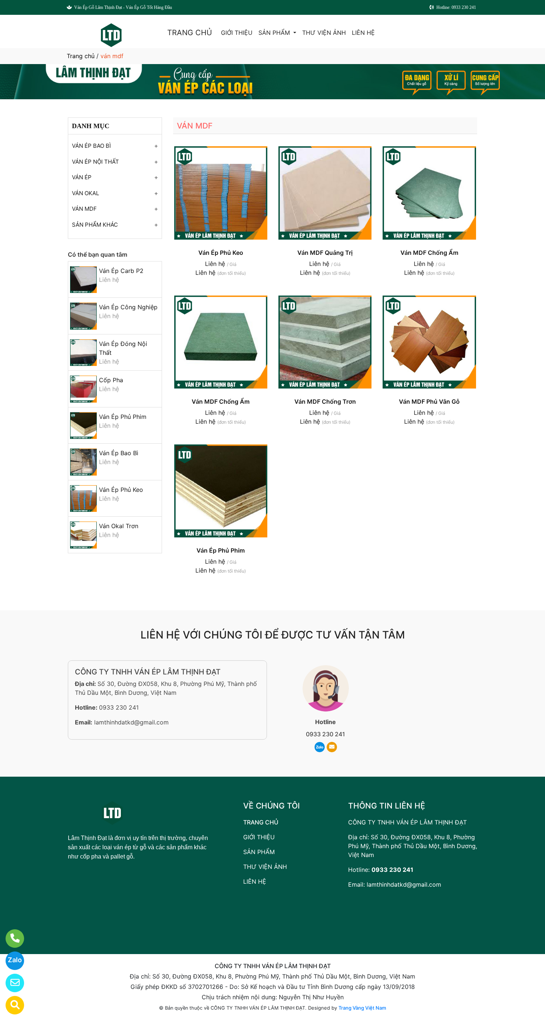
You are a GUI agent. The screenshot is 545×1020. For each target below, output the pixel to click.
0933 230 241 (119, 707)
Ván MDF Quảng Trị (325, 252)
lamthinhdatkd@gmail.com (131, 722)
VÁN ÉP (82, 177)
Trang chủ (81, 56)
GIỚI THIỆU (236, 32)
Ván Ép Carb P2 (121, 270)
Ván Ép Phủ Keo (121, 489)
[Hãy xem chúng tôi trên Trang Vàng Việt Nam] (10, 1005)
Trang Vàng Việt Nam (362, 1008)
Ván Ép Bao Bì (118, 453)
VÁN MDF (84, 208)
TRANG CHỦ (189, 32)
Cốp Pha (111, 380)
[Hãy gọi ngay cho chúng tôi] (10, 938)
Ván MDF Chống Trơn (325, 401)
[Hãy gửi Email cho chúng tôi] (10, 983)
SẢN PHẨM (275, 32)
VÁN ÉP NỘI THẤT (95, 161)
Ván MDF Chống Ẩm (429, 252)
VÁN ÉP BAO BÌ (91, 145)
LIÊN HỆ (363, 32)
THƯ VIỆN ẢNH (324, 32)
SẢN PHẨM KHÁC (95, 224)
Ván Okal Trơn (118, 526)
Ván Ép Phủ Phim (122, 416)
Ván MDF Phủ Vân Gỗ (429, 401)
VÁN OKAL (85, 193)
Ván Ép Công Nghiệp (128, 307)
